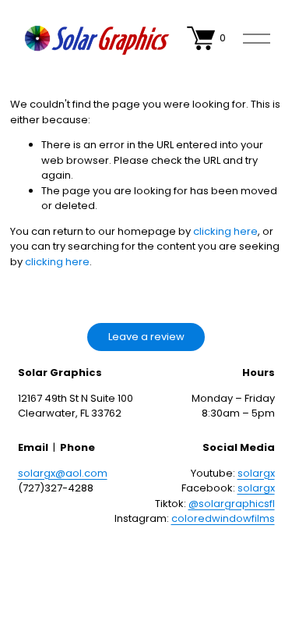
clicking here (225, 231)
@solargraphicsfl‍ (231, 503)
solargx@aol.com (62, 473)
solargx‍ (256, 473)
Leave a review (146, 336)
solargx (256, 488)
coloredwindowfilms (223, 518)
